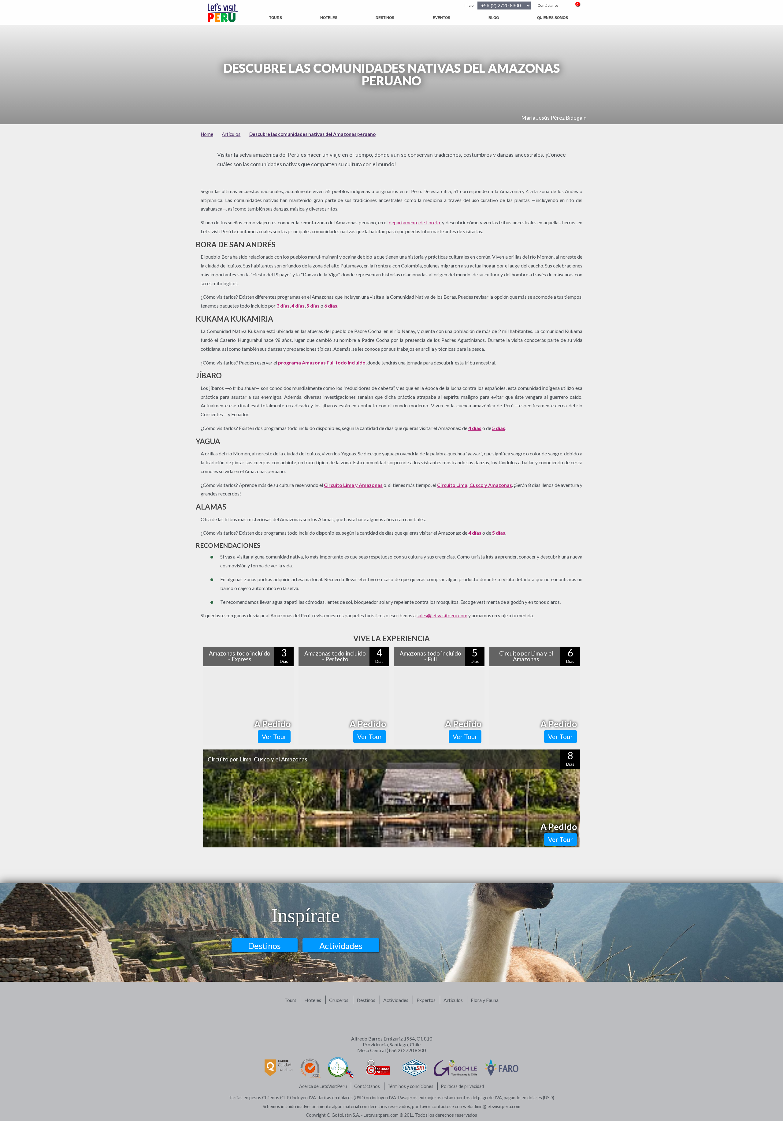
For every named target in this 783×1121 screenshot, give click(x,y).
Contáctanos (548, 5)
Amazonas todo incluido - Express (239, 656)
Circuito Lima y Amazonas (353, 485)
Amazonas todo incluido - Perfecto (335, 656)
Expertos (426, 1000)
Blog (493, 18)
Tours (275, 18)
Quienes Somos (552, 18)
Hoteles (328, 18)
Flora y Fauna (485, 1000)
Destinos (385, 18)
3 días (283, 305)
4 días (298, 305)
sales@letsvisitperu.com (442, 615)
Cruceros (338, 1000)
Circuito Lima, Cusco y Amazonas (474, 485)
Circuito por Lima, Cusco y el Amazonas (257, 759)
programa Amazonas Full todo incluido (322, 362)
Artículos (453, 1000)
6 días (330, 305)
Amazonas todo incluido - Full (430, 656)
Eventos (441, 18)
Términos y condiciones (410, 1086)
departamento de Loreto (414, 222)
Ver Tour (274, 736)
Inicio (469, 5)
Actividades (340, 946)
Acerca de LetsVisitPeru (323, 1086)
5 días (313, 305)
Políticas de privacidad (462, 1086)
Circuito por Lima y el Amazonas (526, 656)
